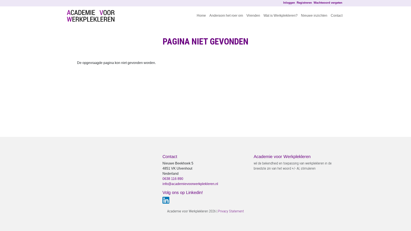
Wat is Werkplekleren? (281, 15)
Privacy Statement (231, 211)
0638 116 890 (172, 179)
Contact (336, 15)
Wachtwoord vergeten (328, 2)
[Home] (92, 15)
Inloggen (289, 2)
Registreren (304, 2)
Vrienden (253, 15)
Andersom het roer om (226, 15)
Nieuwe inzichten (314, 15)
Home (201, 15)
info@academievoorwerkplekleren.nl (190, 184)
